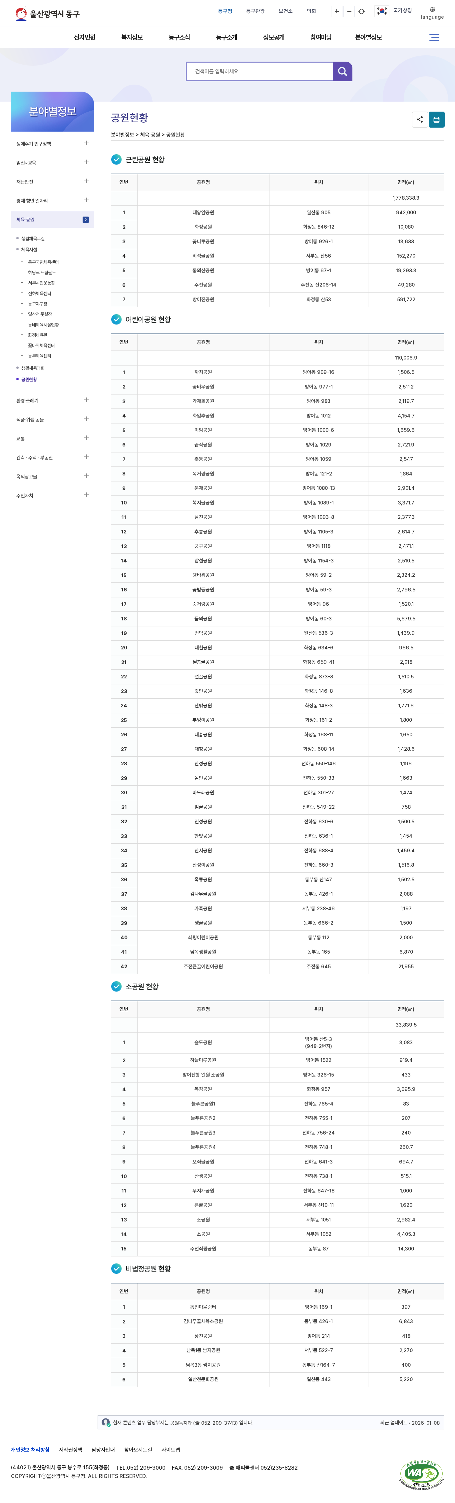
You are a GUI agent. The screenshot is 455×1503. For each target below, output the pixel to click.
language (432, 17)
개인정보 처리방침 (30, 1450)
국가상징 (402, 10)
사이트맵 (171, 1450)
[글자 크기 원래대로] (361, 11)
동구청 (225, 11)
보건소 (286, 11)
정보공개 (273, 37)
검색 (342, 71)
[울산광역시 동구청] (47, 13)
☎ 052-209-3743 (215, 1423)
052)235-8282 (279, 1468)
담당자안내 (103, 1450)
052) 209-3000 (146, 1468)
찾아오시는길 (138, 1450)
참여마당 (321, 37)
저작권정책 (70, 1450)
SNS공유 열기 (420, 120)
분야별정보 (368, 37)
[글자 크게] (336, 11)
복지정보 (132, 37)
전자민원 (84, 37)
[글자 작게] (349, 11)
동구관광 (255, 11)
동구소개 (226, 37)
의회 (311, 11)
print (437, 120)
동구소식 (179, 37)
